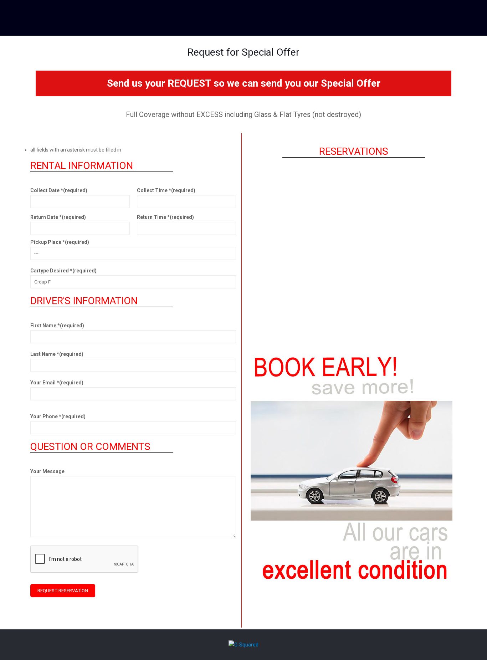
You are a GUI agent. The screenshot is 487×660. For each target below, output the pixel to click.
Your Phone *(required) (58, 416)
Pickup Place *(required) (59, 242)
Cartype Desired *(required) (63, 270)
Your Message (47, 471)
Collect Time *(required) (166, 190)
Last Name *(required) (56, 354)
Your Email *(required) (56, 382)
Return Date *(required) (58, 217)
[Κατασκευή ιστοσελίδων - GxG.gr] (243, 645)
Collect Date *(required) (58, 190)
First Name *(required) (57, 325)
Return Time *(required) (165, 217)
